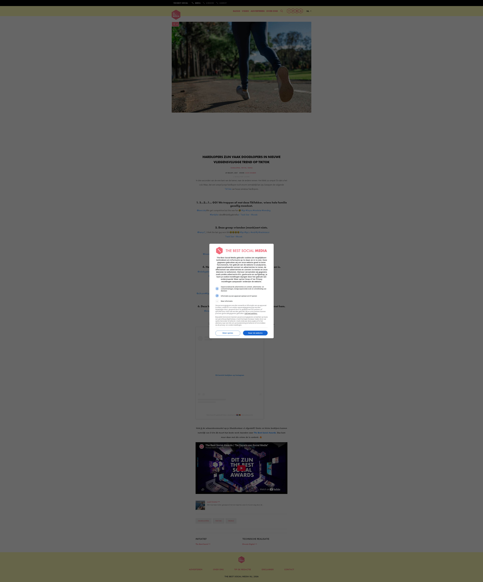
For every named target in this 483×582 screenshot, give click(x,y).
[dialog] (241, 291)
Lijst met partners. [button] (251, 313)
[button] (241, 301)
